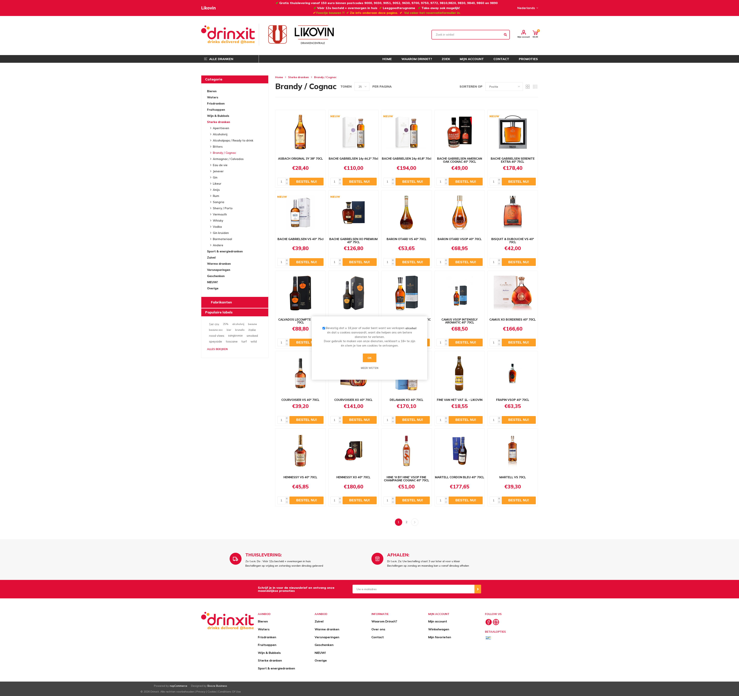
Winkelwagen (438, 629)
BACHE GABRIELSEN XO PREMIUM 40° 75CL (353, 241)
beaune (252, 324)
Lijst (535, 86)
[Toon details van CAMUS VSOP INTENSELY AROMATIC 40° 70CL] (460, 293)
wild (254, 341)
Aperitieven (221, 128)
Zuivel (211, 257)
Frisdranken (216, 103)
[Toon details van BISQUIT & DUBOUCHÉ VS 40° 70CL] (513, 212)
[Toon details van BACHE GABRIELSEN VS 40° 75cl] (300, 212)
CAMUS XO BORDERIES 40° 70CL (512, 319)
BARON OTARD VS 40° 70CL (406, 239)
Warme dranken (219, 264)
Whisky (218, 220)
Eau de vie (220, 165)
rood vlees (216, 336)
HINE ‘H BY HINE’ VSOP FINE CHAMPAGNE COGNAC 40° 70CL (406, 479)
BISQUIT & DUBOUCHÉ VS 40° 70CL (512, 241)
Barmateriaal (222, 239)
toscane (231, 341)
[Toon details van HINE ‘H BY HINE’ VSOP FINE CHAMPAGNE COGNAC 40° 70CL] (406, 451)
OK (370, 357)
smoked (252, 336)
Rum (216, 196)
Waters (212, 97)
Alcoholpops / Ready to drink (233, 140)
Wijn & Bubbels (218, 116)
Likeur (217, 183)
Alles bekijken (217, 349)
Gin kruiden (221, 233)
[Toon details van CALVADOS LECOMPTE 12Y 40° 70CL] (300, 293)
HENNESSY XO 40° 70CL (353, 477)
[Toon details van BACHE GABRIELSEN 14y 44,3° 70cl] (354, 132)
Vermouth (220, 214)
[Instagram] (496, 622)
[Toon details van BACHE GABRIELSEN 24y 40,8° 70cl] (406, 132)
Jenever (218, 171)
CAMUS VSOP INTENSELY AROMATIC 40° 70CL (459, 321)
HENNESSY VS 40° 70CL (300, 477)
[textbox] (470, 34)
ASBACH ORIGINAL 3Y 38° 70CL (300, 158)
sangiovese (235, 335)
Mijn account (523, 37)
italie (252, 330)
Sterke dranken (218, 122)
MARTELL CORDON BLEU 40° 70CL (459, 477)
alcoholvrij (238, 324)
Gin (215, 177)
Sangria (218, 202)
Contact (377, 637)
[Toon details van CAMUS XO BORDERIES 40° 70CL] (513, 293)
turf (244, 341)
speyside (215, 341)
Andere (218, 245)
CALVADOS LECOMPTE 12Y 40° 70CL (300, 321)
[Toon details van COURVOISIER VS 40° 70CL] (300, 373)
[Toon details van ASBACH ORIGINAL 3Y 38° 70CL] (300, 132)
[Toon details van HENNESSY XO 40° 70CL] (354, 451)
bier (229, 329)
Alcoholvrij (220, 134)
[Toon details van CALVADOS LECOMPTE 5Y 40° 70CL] (354, 293)
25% (225, 324)
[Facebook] (489, 622)
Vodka (217, 227)
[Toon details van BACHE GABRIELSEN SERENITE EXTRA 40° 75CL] (513, 132)
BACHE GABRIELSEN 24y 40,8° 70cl (406, 158)
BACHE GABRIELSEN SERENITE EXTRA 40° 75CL (513, 160)
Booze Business (217, 686)
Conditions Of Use (229, 691)
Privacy (201, 691)
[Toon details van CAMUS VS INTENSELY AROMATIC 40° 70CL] (406, 293)
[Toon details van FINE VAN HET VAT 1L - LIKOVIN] (460, 373)
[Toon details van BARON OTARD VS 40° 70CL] (406, 212)
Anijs (216, 190)
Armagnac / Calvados (228, 159)
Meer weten (369, 367)
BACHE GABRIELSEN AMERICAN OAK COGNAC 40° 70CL (459, 160)
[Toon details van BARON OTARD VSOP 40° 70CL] (460, 212)
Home (279, 77)
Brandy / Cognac (224, 153)
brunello (240, 329)
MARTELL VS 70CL (512, 477)
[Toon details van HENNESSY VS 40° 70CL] (300, 451)
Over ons (378, 629)
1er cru (214, 324)
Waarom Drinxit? (384, 621)
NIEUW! (212, 282)
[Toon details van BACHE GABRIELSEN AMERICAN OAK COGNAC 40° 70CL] (460, 132)
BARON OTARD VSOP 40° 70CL (460, 239)
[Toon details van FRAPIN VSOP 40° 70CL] (513, 373)
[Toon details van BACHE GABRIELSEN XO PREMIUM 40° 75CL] (354, 212)
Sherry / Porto (222, 208)
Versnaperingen (218, 270)
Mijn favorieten (439, 637)
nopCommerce (178, 686)
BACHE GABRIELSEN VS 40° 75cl (301, 239)
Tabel (528, 86)
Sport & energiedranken (225, 251)
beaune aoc (216, 329)
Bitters (218, 146)
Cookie (212, 691)
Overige (212, 288)
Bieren (212, 91)
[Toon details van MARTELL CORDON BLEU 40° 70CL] (460, 451)
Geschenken (216, 276)
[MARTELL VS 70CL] (513, 451)
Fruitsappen (216, 109)
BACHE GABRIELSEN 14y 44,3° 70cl (353, 158)
